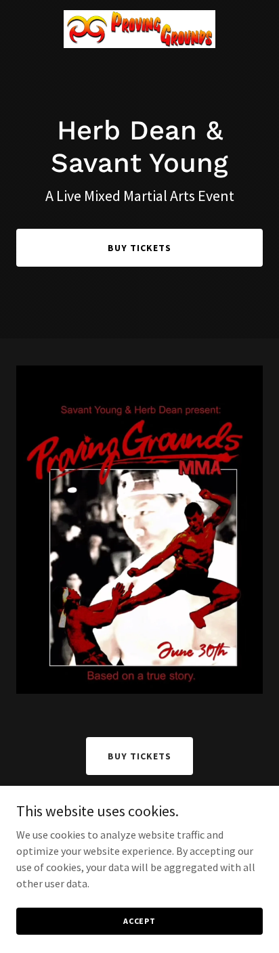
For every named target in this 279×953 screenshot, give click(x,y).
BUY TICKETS (139, 248)
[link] (139, 29)
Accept (139, 921)
